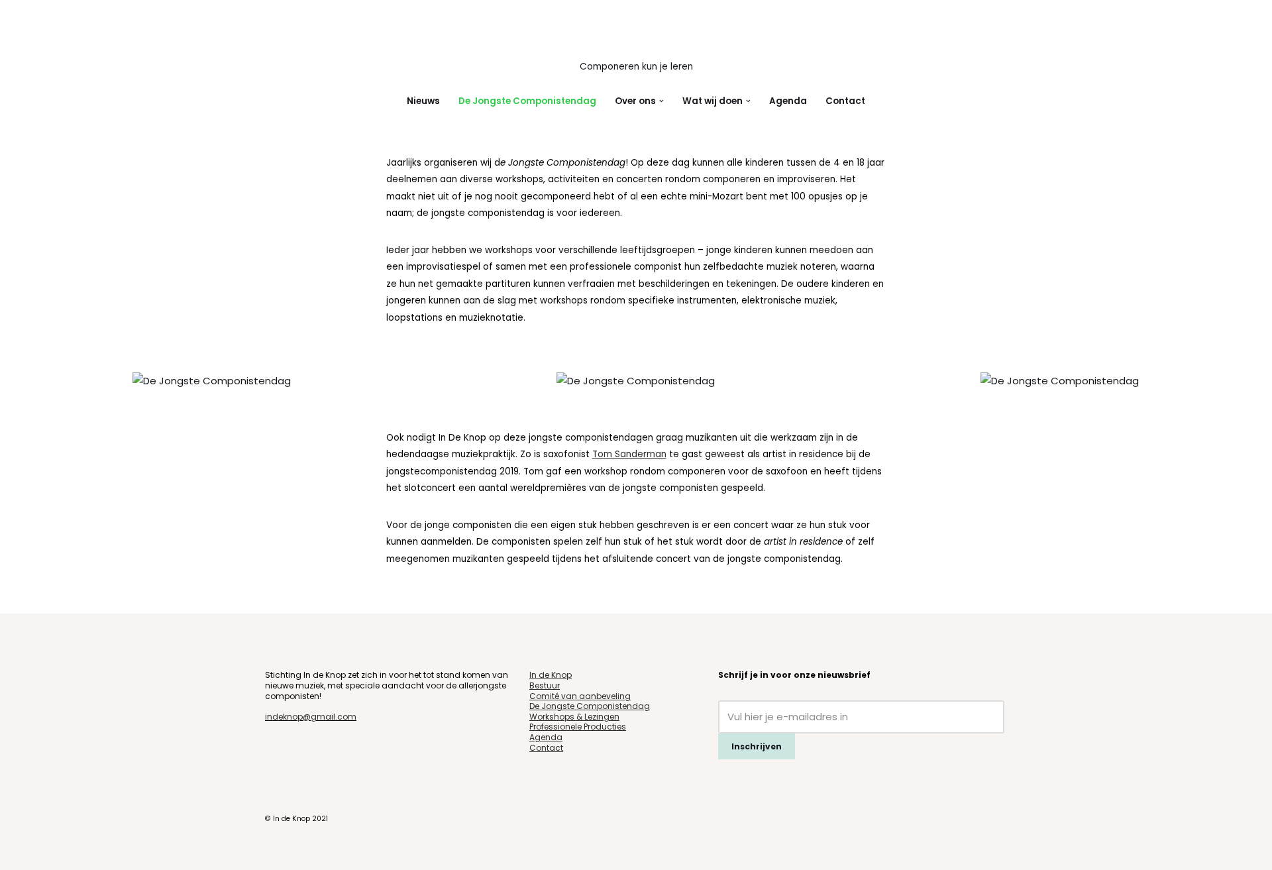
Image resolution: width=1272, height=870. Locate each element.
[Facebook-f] (271, 748)
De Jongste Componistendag (527, 101)
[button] (661, 101)
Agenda (788, 101)
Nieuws (423, 101)
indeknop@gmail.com (310, 716)
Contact (845, 101)
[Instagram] (291, 748)
